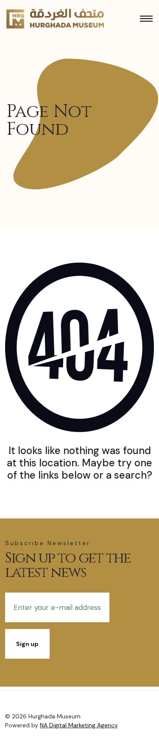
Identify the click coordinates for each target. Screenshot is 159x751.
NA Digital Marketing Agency (79, 725)
